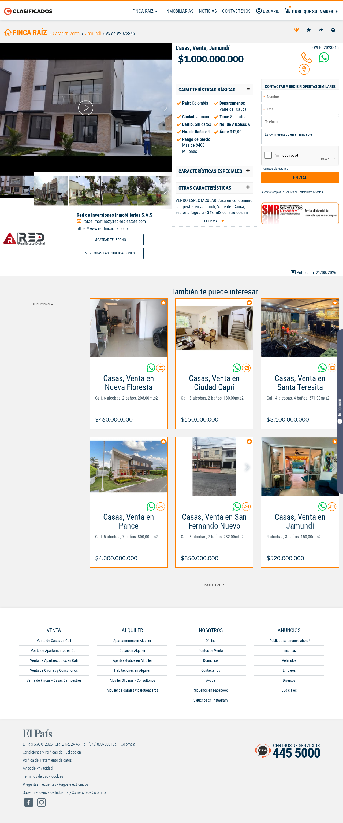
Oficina (211, 641)
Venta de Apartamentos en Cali (54, 650)
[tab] (214, 89)
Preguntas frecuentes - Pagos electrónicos (55, 784)
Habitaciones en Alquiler (132, 670)
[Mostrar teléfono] (307, 61)
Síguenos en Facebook (211, 690)
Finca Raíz (143, 11)
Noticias (208, 11)
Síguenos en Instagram (210, 700)
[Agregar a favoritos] (309, 29)
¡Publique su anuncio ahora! (289, 641)
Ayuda (210, 680)
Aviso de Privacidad (38, 768)
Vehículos (289, 660)
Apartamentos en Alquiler (132, 641)
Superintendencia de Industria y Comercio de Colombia (64, 792)
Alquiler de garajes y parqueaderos (132, 690)
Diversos (289, 680)
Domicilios (210, 660)
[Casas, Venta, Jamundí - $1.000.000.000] (86, 107)
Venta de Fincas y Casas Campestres (54, 680)
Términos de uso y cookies (43, 776)
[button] (214, 89)
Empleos (289, 670)
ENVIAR (300, 177)
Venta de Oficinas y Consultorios (54, 670)
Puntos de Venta (210, 650)
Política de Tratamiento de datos (304, 192)
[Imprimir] (333, 29)
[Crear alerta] (296, 29)
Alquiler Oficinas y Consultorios (132, 680)
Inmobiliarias (179, 11)
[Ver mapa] (304, 72)
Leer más (211, 221)
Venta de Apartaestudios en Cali (54, 660)
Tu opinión (339, 407)
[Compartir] (321, 29)
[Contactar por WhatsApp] (324, 61)
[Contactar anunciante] (160, 370)
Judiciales (289, 690)
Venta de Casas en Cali (54, 641)
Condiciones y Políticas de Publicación (52, 752)
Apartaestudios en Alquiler (132, 660)
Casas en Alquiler (132, 650)
